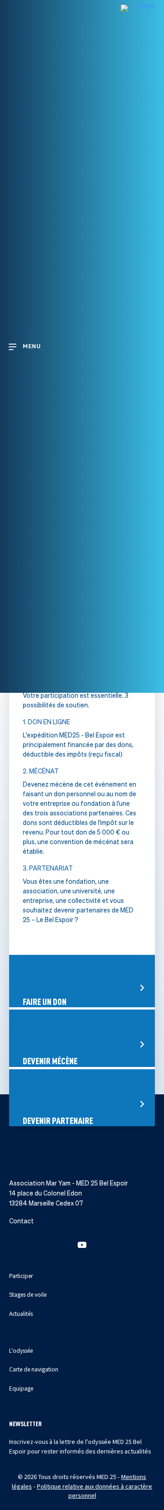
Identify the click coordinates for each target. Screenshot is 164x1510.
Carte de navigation (33, 1369)
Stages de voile (27, 1294)
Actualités (21, 1313)
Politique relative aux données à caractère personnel (94, 1491)
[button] (82, 1245)
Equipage (21, 1388)
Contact (21, 1221)
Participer (21, 1275)
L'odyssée (21, 1350)
